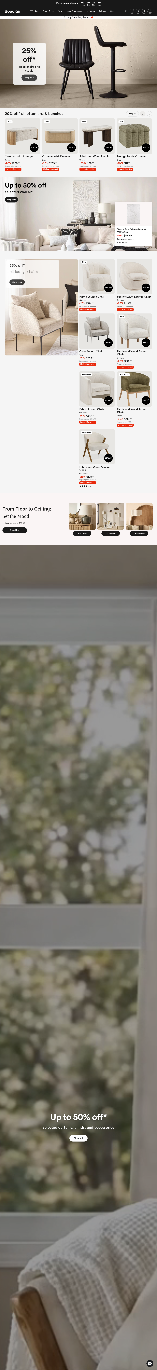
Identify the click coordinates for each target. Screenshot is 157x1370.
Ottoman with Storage (19, 156)
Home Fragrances (74, 11)
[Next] (149, 114)
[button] (149, 1363)
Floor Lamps (111, 533)
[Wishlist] (132, 11)
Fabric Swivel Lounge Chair (134, 296)
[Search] (138, 11)
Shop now (29, 78)
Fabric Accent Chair (91, 409)
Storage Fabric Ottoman (131, 156)
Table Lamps (82, 533)
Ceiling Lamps (139, 533)
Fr (126, 11)
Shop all (132, 114)
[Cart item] (149, 11)
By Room (102, 11)
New (60, 11)
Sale (112, 11)
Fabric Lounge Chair (91, 296)
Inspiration (90, 11)
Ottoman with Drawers (56, 156)
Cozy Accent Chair (91, 351)
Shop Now (14, 530)
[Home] (12, 11)
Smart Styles (48, 11)
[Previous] (142, 114)
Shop (37, 11)
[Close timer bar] (154, 3)
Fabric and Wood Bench (94, 156)
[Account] (144, 11)
